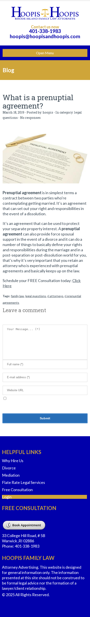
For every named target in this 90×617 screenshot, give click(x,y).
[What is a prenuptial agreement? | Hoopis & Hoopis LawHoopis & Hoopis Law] (45, 13)
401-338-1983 (45, 31)
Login (7, 496)
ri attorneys (55, 296)
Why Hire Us (12, 460)
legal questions (35, 296)
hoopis (48, 112)
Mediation (11, 475)
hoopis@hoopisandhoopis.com (45, 36)
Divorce (9, 467)
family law (17, 296)
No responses (30, 118)
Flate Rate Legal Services (23, 482)
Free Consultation (17, 489)
